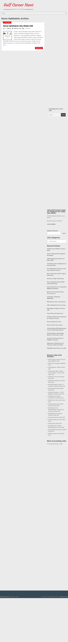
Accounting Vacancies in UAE (54, 443)
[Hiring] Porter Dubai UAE (55, 423)
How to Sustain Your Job (54, 321)
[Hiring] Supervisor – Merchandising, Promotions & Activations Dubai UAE (56, 409)
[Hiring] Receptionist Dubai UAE (56, 417)
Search (64, 233)
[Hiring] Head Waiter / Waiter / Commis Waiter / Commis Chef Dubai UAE (56, 372)
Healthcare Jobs (17, 28)
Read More (39, 48)
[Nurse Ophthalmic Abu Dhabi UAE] (8, 35)
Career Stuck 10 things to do (55, 313)
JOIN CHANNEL (51, 224)
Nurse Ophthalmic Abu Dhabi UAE (18, 26)
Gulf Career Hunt (4, 596)
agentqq (9, 28)
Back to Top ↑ (64, 596)
